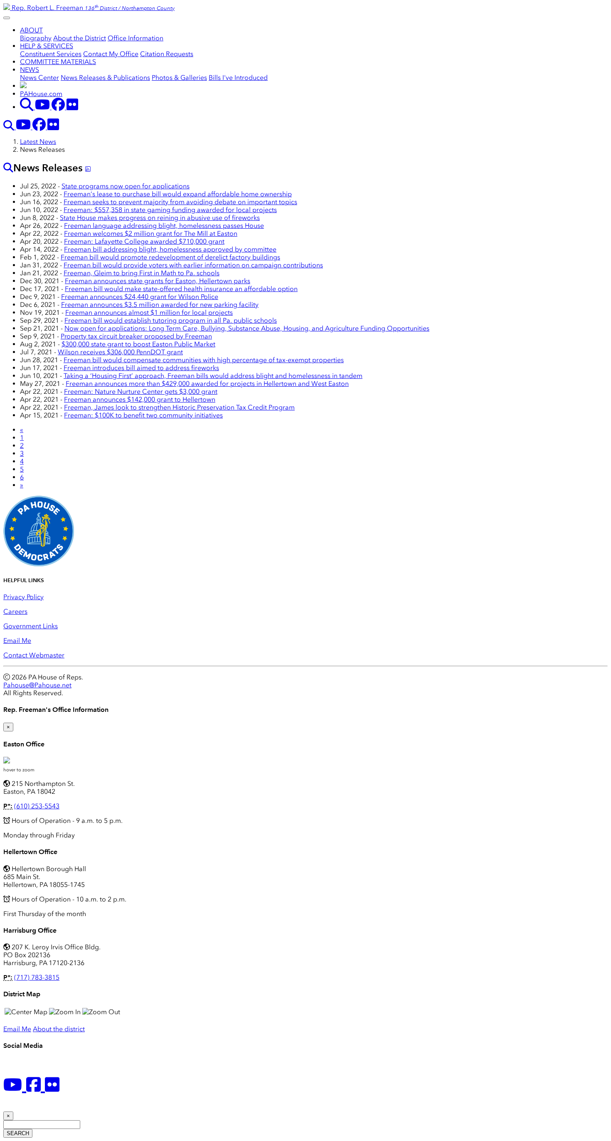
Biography (36, 38)
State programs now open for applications (126, 186)
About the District (79, 38)
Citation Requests (166, 54)
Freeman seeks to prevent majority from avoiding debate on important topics (180, 202)
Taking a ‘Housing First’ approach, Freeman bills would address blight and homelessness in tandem (213, 376)
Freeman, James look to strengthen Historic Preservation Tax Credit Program (179, 407)
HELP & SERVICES (46, 46)
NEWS (29, 70)
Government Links (30, 626)
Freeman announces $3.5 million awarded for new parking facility (160, 305)
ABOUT (31, 30)
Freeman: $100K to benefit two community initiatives (143, 415)
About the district (59, 1029)
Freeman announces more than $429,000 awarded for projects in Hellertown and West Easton (207, 384)
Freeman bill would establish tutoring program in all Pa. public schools (170, 320)
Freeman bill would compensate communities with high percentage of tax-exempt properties (204, 360)
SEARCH (18, 1133)
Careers (15, 611)
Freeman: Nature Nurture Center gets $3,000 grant (140, 391)
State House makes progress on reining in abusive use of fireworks (160, 218)
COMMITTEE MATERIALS (58, 62)
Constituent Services (50, 54)
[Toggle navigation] (6, 18)
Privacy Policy (23, 597)
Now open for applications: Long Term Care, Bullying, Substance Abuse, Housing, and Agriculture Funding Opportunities (246, 328)
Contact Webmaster (33, 655)
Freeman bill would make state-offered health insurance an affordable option (181, 289)
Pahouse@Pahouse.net (37, 685)
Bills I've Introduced (238, 78)
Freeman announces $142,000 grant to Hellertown (139, 399)
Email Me (17, 641)
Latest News (38, 142)
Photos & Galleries (179, 78)
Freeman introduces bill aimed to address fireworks (141, 368)
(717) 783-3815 (36, 977)
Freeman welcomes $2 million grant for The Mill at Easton (150, 233)
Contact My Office (110, 54)
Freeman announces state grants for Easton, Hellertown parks (157, 281)
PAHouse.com (41, 94)
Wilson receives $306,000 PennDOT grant (120, 352)
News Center (39, 78)
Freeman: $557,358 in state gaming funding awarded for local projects (170, 210)
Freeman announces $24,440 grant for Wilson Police (139, 297)
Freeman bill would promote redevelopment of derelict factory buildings (170, 257)
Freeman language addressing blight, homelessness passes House (164, 226)
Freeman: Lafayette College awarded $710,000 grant (144, 241)
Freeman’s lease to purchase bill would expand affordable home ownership (178, 194)
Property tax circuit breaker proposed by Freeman (136, 336)
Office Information (135, 38)
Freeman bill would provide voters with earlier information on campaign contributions (193, 265)
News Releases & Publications (105, 78)
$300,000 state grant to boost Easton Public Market (138, 344)
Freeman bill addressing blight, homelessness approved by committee (170, 249)
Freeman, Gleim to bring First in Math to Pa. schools (141, 273)
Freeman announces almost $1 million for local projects (149, 312)
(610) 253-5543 (36, 806)
